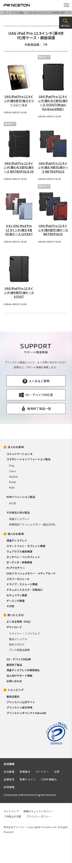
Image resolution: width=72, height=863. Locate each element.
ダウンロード (14, 627)
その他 (10, 606)
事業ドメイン (28, 779)
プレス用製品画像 (19, 650)
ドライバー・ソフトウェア (24, 633)
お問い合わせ (14, 681)
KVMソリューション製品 (20, 497)
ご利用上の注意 (12, 816)
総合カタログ (17, 644)
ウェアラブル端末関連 (19, 551)
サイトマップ (11, 811)
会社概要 (9, 771)
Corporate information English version (30, 795)
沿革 (56, 771)
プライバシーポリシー (38, 816)
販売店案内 (12, 696)
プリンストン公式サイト (20, 702)
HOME (5, 12)
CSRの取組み (49, 779)
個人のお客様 (16, 534)
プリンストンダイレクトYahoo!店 (26, 713)
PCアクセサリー (15, 568)
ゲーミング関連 (15, 601)
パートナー (42, 771)
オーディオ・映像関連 (19, 562)
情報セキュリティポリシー (38, 811)
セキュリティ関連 (16, 595)
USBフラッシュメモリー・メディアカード (31, 573)
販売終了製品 (14, 665)
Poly (11, 465)
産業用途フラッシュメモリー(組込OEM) (32, 524)
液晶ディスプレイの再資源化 (23, 670)
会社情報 (9, 764)
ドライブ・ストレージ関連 (21, 584)
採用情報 (9, 787)
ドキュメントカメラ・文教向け (24, 590)
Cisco (12, 471)
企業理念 (9, 779)
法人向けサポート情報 (19, 675)
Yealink (13, 476)
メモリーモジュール (18, 579)
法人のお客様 (16, 447)
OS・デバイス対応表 (18, 659)
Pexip (12, 482)
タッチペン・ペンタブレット (23, 557)
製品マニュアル (18, 639)
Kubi (12, 487)
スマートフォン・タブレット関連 (25, 546)
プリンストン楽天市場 (19, 707)
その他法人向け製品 (18, 512)
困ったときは (16, 615)
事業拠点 (25, 771)
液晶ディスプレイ (19, 519)
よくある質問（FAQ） (19, 621)
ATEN (12, 503)
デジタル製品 (17, 12)
